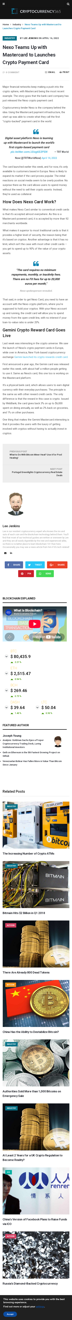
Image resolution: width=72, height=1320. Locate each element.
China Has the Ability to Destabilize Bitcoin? (31, 1032)
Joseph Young (12, 735)
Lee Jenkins (31, 38)
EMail (51, 72)
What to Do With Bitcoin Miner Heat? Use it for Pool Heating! (36, 454)
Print (66, 72)
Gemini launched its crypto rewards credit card (41, 357)
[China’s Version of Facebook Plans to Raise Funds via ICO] (36, 1213)
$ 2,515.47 (20, 673)
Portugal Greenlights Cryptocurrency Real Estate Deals (37, 472)
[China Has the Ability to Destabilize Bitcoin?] (36, 1026)
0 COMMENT (13, 72)
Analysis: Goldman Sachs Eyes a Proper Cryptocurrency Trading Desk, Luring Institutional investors (23, 743)
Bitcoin (10, 985)
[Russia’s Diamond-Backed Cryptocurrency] (36, 1277)
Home (6, 24)
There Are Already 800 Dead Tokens (26, 972)
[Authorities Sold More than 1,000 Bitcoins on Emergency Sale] (36, 1085)
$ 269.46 (18, 690)
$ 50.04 (48, 707)
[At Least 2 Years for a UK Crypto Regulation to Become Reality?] (36, 1149)
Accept (10, 1314)
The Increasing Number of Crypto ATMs (28, 853)
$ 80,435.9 (20, 656)
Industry (17, 24)
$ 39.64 (17, 707)
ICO (8, 1172)
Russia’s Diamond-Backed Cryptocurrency (30, 1283)
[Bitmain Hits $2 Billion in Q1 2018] (36, 907)
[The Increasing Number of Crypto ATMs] (36, 847)
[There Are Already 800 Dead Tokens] (36, 966)
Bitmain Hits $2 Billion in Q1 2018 (24, 913)
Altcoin (11, 925)
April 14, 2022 (49, 158)
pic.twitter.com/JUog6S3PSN (28, 151)
